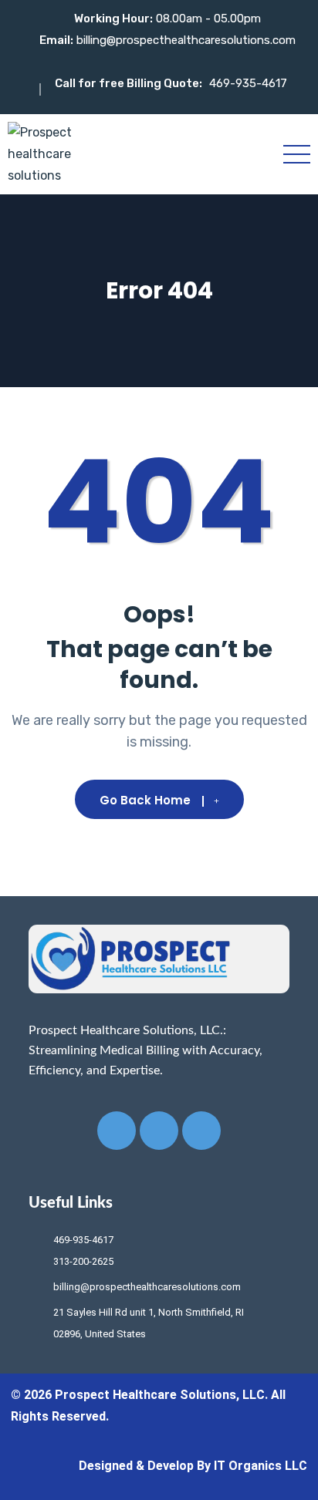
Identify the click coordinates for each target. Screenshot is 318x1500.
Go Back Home (145, 800)
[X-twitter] (159, 1130)
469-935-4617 (248, 83)
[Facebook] (116, 1130)
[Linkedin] (201, 1130)
